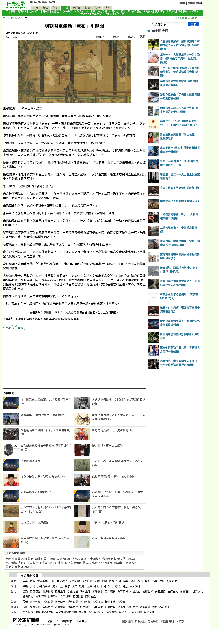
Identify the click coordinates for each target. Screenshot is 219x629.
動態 (67, 586)
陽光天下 (124, 612)
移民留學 (85, 607)
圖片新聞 (119, 14)
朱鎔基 (16, 558)
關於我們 (127, 621)
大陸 (52, 581)
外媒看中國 (44, 586)
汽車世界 (72, 607)
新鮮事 (77, 7)
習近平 (85, 558)
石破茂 (59, 562)
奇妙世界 (132, 607)
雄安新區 (76, 562)
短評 (89, 586)
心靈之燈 (56, 11)
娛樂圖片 (123, 601)
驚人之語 (57, 586)
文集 (74, 586)
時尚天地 (98, 607)
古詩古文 (148, 11)
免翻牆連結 (194, 3)
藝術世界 (125, 11)
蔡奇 (135, 562)
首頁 (35, 7)
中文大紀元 (69, 312)
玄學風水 (79, 11)
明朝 (8, 328)
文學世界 (96, 14)
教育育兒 (102, 11)
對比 (110, 586)
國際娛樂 (85, 601)
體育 (140, 581)
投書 (103, 586)
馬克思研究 (85, 612)
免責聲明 (153, 621)
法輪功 (130, 558)
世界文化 (171, 11)
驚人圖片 (28, 612)
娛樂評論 (98, 601)
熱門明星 (60, 601)
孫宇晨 (76, 558)
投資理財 (159, 11)
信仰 (162, 581)
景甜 (37, 558)
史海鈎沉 (33, 11)
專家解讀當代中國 (66, 612)
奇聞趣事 (110, 607)
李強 (51, 562)
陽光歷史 (99, 612)
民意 (125, 586)
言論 (32, 586)
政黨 (81, 586)
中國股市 (32, 562)
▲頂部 (180, 621)
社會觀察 (60, 607)
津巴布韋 (107, 562)
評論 (55, 7)
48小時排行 (159, 31)
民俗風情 (157, 607)
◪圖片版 (189, 18)
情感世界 (47, 607)
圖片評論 (135, 586)
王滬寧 (43, 562)
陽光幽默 (111, 612)
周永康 (28, 567)
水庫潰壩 (11, 562)
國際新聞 (74, 581)
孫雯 (67, 562)
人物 (97, 581)
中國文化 (113, 11)
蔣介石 (87, 562)
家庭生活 (45, 11)
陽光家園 (136, 612)
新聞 (45, 7)
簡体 (182, 3)
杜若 (14, 36)
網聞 (104, 581)
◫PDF (198, 18)
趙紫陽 (19, 567)
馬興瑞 (51, 558)
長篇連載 (108, 14)
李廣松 (48, 312)
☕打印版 (180, 18)
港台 (154, 581)
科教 (111, 581)
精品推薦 (110, 601)
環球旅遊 (145, 607)
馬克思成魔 (64, 558)
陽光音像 (149, 612)
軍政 (32, 581)
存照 (118, 586)
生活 (65, 7)
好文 (96, 586)
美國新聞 (42, 581)
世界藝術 (85, 14)
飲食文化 (35, 607)
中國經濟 (95, 558)
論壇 (97, 7)
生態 (147, 581)
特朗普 (22, 562)
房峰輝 (127, 562)
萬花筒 (122, 607)
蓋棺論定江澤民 (44, 612)
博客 (107, 7)
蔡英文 (10, 567)
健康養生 (22, 11)
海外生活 (68, 11)
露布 (20, 328)
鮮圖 (167, 607)
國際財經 (87, 581)
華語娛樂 (47, 601)
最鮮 (25, 607)
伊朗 (8, 558)
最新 (25, 581)
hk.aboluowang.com (43, 1)
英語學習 (194, 11)
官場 (118, 581)
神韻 (31, 558)
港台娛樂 (72, 601)
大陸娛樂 (35, 601)
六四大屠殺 (109, 558)
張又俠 (121, 558)
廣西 (24, 558)
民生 (126, 581)
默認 (142, 36)
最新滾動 (10, 11)
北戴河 (96, 562)
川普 (43, 558)
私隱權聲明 (167, 621)
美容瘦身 (136, 11)
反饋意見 (140, 621)
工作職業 (91, 11)
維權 (133, 581)
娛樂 (87, 7)
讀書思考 (182, 11)
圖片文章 (90, 596)
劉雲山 (118, 562)
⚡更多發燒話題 (15, 553)
